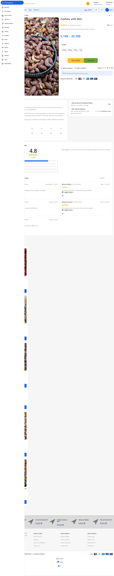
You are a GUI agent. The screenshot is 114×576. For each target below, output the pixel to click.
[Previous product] (107, 15)
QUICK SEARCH (91, 533)
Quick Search (65, 533)
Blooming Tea (91, 543)
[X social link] (105, 68)
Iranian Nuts (64, 546)
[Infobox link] (98, 4)
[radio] (64, 50)
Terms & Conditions (39, 543)
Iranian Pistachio (66, 543)
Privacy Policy (38, 536)
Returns (36, 539)
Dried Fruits (90, 536)
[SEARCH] (88, 3)
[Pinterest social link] (107, 68)
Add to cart (76, 60)
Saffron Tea (90, 539)
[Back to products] (109, 15)
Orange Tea (90, 546)
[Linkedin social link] (110, 68)
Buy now (91, 60)
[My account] (96, 10)
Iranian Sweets (65, 539)
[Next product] (112, 15)
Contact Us (37, 546)
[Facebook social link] (103, 68)
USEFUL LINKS (38, 533)
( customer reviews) (74, 25)
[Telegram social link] (112, 68)
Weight (64, 44)
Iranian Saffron (65, 536)
